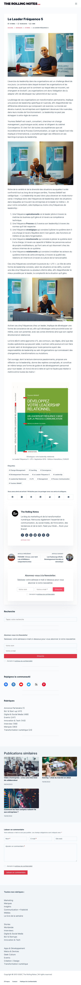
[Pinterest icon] (39, 535)
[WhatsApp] (59, 497)
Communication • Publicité (16, 910)
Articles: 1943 (25, 540)
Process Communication (60, 479)
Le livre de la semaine (13, 916)
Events (7, 717)
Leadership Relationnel (17, 479)
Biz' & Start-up (10, 711)
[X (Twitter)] (22, 497)
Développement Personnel (19, 474)
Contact (14, 981)
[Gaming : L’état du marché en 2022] (59, 766)
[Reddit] (50, 497)
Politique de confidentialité (28, 981)
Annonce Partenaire (13, 708)
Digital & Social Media (13, 714)
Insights (7, 906)
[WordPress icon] (43, 535)
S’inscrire (58, 589)
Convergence (45, 470)
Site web (59, 839)
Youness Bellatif (15, 483)
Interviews (8, 930)
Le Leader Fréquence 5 (41, 474)
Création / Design (12, 961)
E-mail (33, 839)
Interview (8, 724)
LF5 (32, 479)
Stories (12, 24)
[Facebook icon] (22, 535)
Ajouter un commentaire (15, 846)
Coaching (33, 470)
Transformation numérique (16, 730)
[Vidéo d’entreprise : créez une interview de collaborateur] (21, 766)
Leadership (57, 474)
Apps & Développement (14, 948)
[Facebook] (12, 497)
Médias (7, 913)
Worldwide (8, 927)
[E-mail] (68, 497)
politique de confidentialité (46, 594)
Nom (8, 839)
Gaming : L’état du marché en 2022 (56, 778)
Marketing (8, 900)
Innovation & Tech (12, 720)
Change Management (17, 470)
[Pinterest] (31, 497)
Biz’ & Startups (10, 937)
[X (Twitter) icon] (35, 535)
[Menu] (76, 4)
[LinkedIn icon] (26, 535)
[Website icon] (30, 535)
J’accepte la (42, 594)
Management (42, 479)
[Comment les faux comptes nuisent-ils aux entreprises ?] (21, 798)
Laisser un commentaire (15, 872)
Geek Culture (10, 954)
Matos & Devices (11, 951)
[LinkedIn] (40, 497)
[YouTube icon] (47, 535)
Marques (8, 727)
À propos (7, 981)
